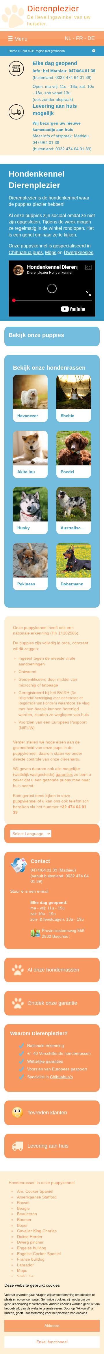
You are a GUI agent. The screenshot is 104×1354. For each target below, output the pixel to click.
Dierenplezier (53, 8)
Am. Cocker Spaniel (35, 1191)
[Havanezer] (30, 392)
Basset (23, 1202)
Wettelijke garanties (45, 1061)
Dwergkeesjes (78, 252)
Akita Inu (26, 471)
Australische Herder (76, 528)
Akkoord (52, 1325)
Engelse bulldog (31, 1248)
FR (79, 38)
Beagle (23, 1208)
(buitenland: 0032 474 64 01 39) (62, 77)
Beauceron (27, 1213)
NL (68, 38)
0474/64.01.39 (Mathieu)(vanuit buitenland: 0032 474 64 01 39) (60, 876)
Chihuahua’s (61, 1076)
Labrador (25, 1265)
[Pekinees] (30, 560)
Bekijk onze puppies (36, 335)
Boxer (22, 1225)
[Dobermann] (73, 560)
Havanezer (27, 415)
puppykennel (24, 801)
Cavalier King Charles (37, 1231)
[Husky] (30, 504)
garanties (64, 774)
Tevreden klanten (47, 1113)
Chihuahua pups (26, 252)
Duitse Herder (29, 1236)
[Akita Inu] (30, 448)
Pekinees (26, 584)
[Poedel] (73, 448)
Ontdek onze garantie (52, 1003)
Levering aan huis (47, 1146)
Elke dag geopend (55, 63)
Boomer (24, 1219)
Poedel (67, 471)
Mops (50, 252)
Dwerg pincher (30, 1242)
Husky (23, 528)
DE (91, 38)
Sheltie (67, 415)
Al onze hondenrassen (53, 970)
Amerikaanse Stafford (37, 1197)
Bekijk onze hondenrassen (49, 368)
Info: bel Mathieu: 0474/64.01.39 (64, 71)
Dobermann (72, 584)
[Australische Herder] (73, 504)
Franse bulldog (30, 1259)
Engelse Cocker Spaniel (39, 1253)
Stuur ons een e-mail (29, 891)
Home (13, 51)
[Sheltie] (73, 392)
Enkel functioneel (52, 1342)
